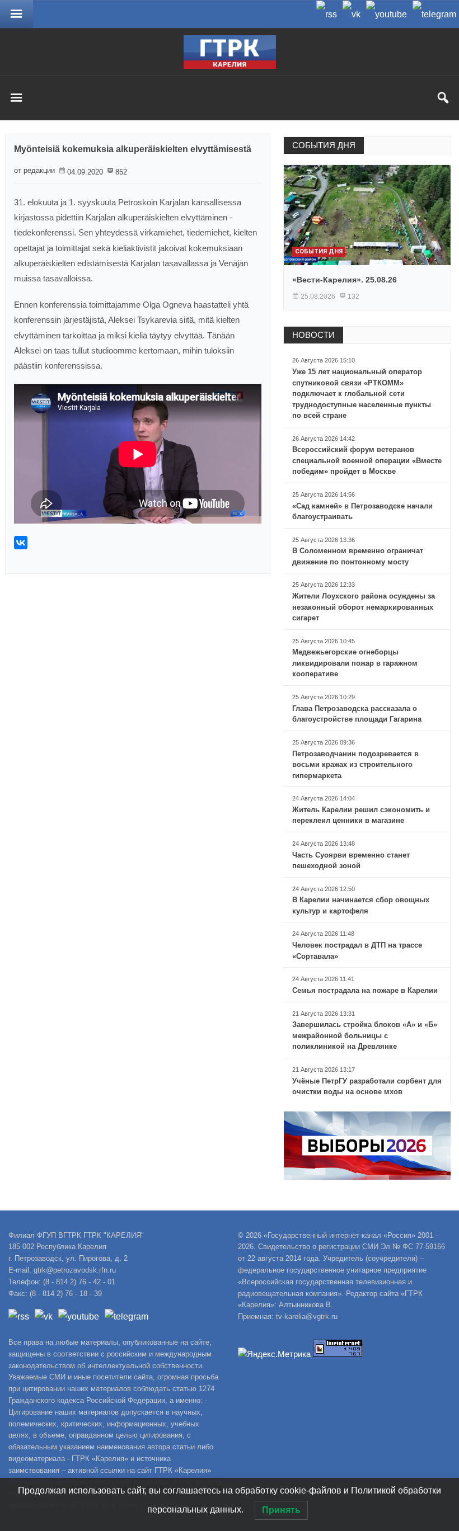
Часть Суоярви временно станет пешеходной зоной (351, 860)
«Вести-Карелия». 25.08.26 (344, 279)
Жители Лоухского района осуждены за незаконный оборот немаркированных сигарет (363, 607)
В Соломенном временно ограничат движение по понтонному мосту (357, 556)
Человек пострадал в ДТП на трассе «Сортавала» (357, 950)
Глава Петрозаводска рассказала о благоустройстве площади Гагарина (356, 714)
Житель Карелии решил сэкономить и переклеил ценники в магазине (361, 815)
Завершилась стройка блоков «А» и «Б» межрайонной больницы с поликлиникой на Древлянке (364, 1035)
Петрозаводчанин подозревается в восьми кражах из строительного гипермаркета (355, 765)
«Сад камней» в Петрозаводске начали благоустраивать (362, 511)
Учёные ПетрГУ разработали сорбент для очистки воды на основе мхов (367, 1086)
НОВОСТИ (313, 335)
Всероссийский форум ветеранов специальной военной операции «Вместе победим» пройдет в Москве (367, 460)
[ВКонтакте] (20, 542)
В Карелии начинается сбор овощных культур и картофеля (360, 905)
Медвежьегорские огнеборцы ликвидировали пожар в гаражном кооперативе (355, 663)
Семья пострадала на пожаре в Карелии (365, 990)
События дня (319, 251)
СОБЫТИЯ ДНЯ (323, 145)
